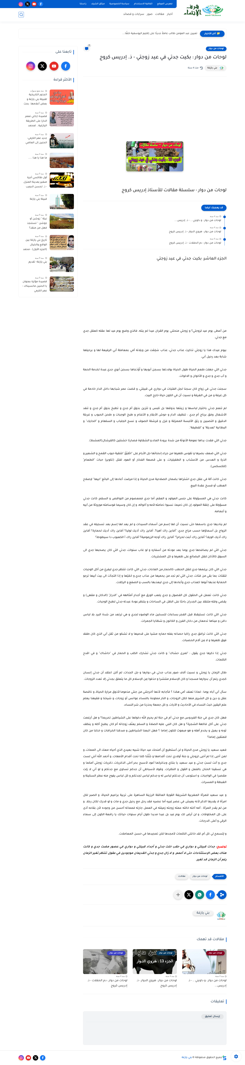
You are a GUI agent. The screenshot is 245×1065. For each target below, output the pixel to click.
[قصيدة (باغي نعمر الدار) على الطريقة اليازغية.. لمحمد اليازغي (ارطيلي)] (62, 118)
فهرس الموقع (165, 4)
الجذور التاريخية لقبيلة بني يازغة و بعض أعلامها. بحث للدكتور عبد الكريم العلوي (35, 100)
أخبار (170, 14)
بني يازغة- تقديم (38, 262)
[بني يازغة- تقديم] (62, 264)
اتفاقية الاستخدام (143, 4)
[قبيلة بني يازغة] (62, 201)
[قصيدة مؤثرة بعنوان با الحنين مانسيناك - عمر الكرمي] (62, 284)
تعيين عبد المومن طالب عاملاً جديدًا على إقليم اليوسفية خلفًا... (159, 33)
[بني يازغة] (202, 10)
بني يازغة (187, 1057)
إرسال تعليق (212, 1016)
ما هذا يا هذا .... (37, 158)
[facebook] (40, 4)
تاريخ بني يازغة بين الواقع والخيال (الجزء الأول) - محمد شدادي (35, 245)
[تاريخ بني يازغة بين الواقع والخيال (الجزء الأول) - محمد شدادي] (62, 242)
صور (149, 14)
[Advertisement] (155, 111)
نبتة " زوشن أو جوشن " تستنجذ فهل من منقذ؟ (37, 224)
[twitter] (27, 4)
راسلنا (83, 4)
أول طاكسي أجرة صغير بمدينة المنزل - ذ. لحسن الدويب (35, 182)
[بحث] (21, 14)
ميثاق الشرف (98, 4)
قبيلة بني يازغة (38, 199)
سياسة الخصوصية (119, 4)
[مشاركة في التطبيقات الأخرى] (178, 894)
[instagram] (20, 4)
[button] (210, 894)
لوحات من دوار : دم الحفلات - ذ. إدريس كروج (195, 243)
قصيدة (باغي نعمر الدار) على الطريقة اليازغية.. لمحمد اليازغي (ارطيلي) (36, 121)
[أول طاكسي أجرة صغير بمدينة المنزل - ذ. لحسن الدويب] (62, 180)
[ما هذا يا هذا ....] (62, 160)
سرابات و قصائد (133, 14)
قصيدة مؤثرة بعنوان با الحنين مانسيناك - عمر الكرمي (34, 286)
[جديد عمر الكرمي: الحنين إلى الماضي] (62, 140)
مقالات (159, 14)
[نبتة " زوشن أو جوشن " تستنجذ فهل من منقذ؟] (62, 221)
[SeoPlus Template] (224, 1057)
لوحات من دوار (216, 48)
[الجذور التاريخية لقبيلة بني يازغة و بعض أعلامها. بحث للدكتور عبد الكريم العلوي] (62, 97)
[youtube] (34, 4)
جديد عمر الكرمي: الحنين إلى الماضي (36, 141)
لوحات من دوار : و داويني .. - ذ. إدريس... (198, 220)
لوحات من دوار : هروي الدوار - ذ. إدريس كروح (195, 231)
